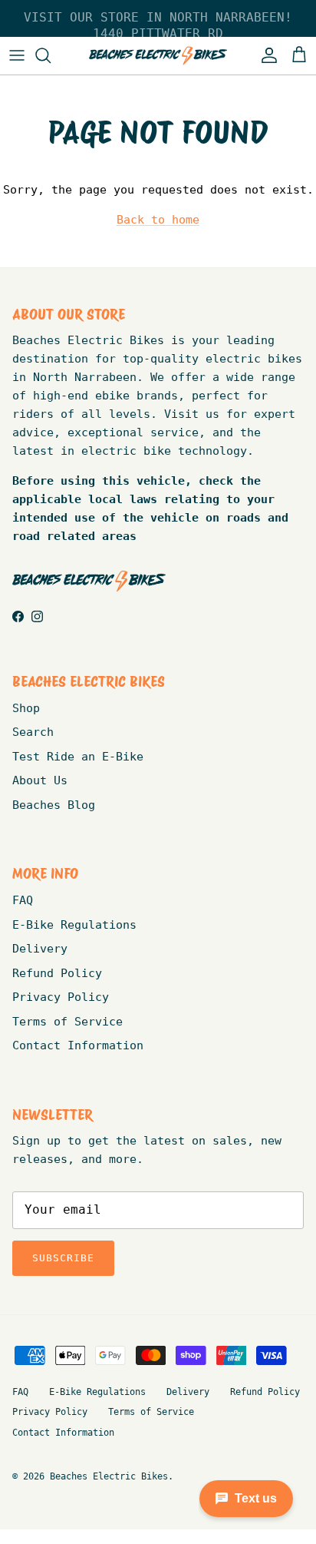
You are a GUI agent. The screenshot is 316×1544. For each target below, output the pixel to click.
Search (33, 732)
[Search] (50, 55)
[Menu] (17, 55)
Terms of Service (67, 1022)
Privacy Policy (60, 997)
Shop (26, 708)
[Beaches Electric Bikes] (158, 56)
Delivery (39, 949)
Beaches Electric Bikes (109, 1476)
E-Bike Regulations (74, 925)
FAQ (22, 900)
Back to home (158, 220)
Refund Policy (57, 973)
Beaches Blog (53, 805)
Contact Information (77, 1045)
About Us (39, 780)
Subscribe (63, 1258)
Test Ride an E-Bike (77, 757)
